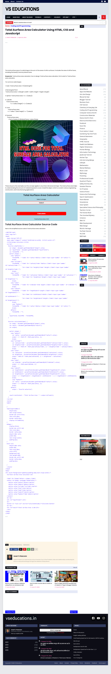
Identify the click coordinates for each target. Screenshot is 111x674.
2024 (21, 645)
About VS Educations (78, 632)
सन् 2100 (93, 234)
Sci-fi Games (93, 189)
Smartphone (93, 202)
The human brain (93, 213)
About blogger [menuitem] (27, 17)
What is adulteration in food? (23, 22)
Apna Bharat (93, 89)
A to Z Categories (77, 658)
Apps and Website (93, 92)
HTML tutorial (93, 142)
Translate (61, 633)
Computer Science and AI (93, 113)
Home (7, 1)
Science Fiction (93, 192)
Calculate (41, 213)
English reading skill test (79, 635)
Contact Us (19, 1)
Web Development (93, 223)
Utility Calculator (77, 652)
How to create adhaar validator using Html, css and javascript (15, 584)
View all (75, 567)
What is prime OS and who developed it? (96, 260)
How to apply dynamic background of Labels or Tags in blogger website (66, 584)
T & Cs (81, 663)
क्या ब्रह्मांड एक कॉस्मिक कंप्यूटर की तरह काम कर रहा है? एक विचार (93, 350)
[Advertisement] (74, 9)
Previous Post (11, 612)
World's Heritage (93, 229)
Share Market (93, 200)
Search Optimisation (93, 197)
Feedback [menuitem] (38, 17)
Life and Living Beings (93, 160)
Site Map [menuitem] (66, 17)
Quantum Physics (93, 181)
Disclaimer (87, 663)
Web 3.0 (93, 221)
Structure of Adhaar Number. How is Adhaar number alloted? (95, 277)
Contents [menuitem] (47, 17)
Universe (93, 218)
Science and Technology (93, 194)
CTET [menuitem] (73, 17)
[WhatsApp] (28, 549)
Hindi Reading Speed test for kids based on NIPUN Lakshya (88, 638)
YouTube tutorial (93, 231)
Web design (93, 226)
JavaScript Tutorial (93, 155)
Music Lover (93, 171)
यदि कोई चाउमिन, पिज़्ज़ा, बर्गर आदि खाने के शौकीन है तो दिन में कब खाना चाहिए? (92, 357)
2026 (21, 650)
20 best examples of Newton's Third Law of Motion (93, 364)
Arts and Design (93, 94)
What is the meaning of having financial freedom (93, 372)
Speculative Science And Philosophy (93, 207)
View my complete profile (17, 633)
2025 (21, 647)
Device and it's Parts (93, 118)
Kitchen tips (93, 158)
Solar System (93, 205)
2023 (21, 642)
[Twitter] (20, 549)
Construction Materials (93, 115)
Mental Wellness (93, 168)
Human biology (93, 150)
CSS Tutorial (93, 105)
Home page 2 (102, 663)
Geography (93, 139)
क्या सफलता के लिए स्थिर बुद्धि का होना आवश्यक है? (92, 448)
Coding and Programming (20, 26)
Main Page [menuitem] (16, 17)
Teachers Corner (91, 210)
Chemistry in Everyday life (93, 108)
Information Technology (93, 152)
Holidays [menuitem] (57, 17)
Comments (101, 255)
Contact (67, 663)
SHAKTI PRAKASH (20, 556)
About (13, 1)
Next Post (73, 612)
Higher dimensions (93, 147)
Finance (93, 129)
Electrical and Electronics (93, 121)
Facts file (93, 126)
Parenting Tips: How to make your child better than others (97, 268)
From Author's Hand (93, 131)
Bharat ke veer (93, 97)
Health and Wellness (93, 144)
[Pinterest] (24, 549)
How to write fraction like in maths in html (41, 584)
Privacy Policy (74, 663)
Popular (84, 255)
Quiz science (76, 644)
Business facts (93, 102)
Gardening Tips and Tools (93, 134)
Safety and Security (93, 184)
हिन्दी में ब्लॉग (93, 236)
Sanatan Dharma (93, 186)
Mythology (93, 173)
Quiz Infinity (76, 655)
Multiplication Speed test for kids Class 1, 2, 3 (84, 649)
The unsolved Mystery (93, 215)
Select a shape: (41, 199)
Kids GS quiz (76, 641)
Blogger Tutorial (93, 100)
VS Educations (18, 663)
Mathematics (26, 544)
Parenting (93, 176)
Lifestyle (93, 163)
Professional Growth (93, 179)
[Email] (32, 549)
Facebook (93, 123)
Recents (92, 255)
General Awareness (93, 136)
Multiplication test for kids (80, 646)
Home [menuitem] (8, 17)
